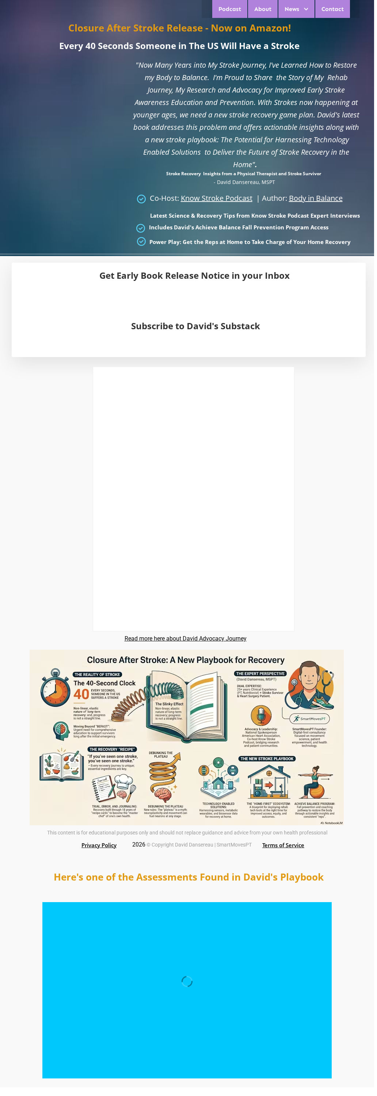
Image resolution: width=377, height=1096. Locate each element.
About (262, 8)
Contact (332, 8)
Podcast (229, 8)
